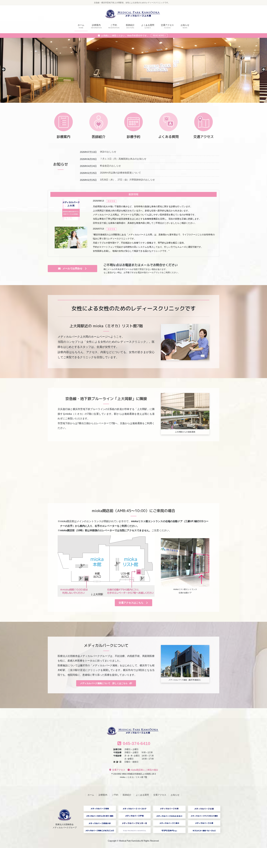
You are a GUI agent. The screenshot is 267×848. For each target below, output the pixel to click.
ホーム (91, 795)
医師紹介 (98, 136)
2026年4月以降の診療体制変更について (120, 172)
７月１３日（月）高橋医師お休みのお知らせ (123, 158)
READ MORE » (159, 35)
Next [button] (263, 69)
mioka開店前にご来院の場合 (144, 770)
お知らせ (175, 795)
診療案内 (63, 136)
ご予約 (115, 795)
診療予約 (133, 136)
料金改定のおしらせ (110, 165)
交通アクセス (203, 136)
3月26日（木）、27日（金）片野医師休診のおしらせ (127, 179)
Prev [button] (4, 69)
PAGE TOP (258, 820)
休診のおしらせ (108, 151)
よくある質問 (168, 136)
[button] (72, 268)
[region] (133, 70)
